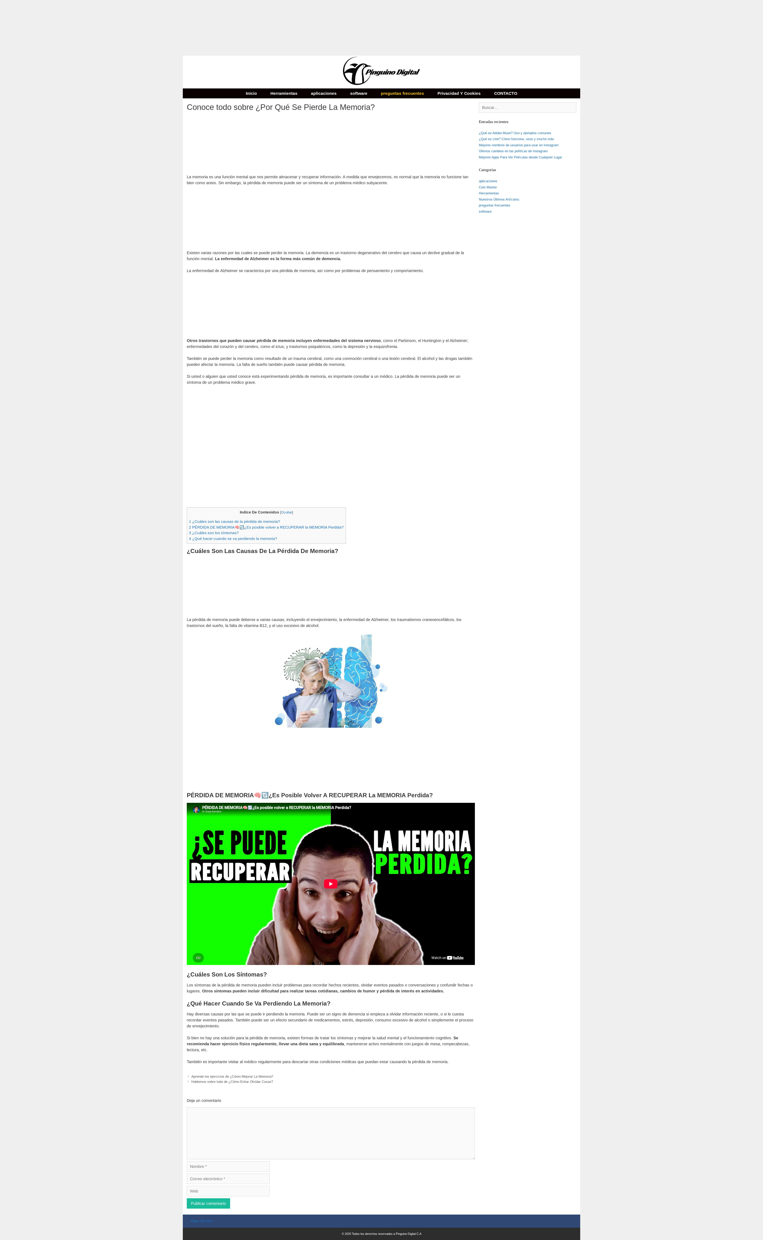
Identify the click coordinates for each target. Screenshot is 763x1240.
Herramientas (283, 93)
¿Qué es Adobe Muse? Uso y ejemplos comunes (515, 133)
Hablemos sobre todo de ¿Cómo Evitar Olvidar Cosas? (232, 1082)
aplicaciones (324, 93)
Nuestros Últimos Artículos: (499, 199)
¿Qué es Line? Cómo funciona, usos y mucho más (516, 139)
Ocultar (286, 512)
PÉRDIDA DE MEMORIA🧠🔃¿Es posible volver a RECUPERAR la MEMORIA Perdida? (266, 527)
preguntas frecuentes (402, 93)
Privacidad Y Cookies (459, 93)
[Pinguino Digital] (381, 72)
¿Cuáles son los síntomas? (214, 533)
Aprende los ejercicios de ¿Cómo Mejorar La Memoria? (232, 1076)
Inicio (251, 93)
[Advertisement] (119, 28)
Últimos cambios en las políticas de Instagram (513, 151)
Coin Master (488, 187)
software (358, 93)
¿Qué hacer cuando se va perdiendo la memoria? (233, 539)
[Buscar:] (527, 108)
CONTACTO (505, 93)
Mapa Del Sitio (201, 1221)
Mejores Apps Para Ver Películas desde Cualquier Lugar (520, 157)
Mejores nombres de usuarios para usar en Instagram (519, 145)
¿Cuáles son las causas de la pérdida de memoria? (234, 521)
